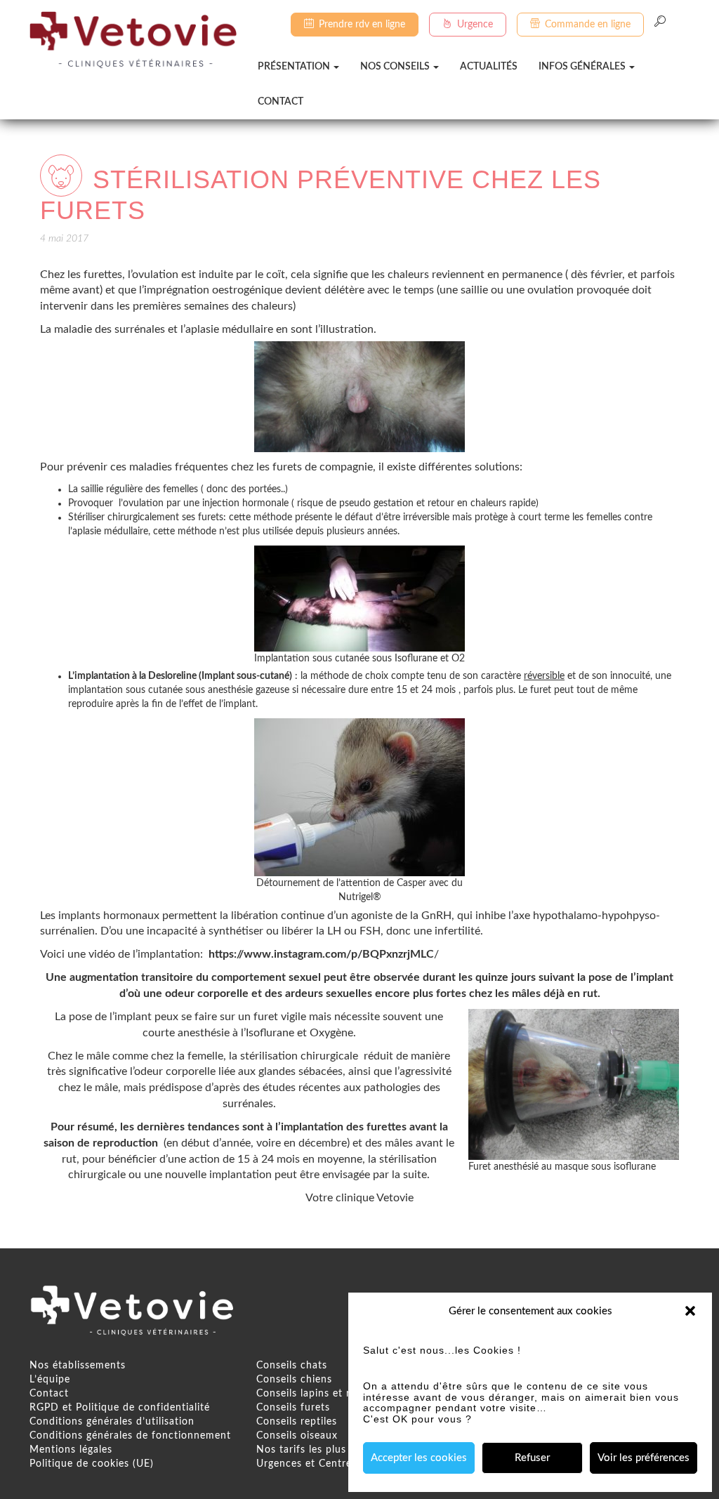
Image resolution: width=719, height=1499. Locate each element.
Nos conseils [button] (396, 67)
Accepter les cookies (419, 1458)
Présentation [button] (295, 67)
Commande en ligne (588, 24)
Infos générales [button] (583, 67)
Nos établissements (77, 1366)
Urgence (475, 24)
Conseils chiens (294, 1380)
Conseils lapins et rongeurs (323, 1394)
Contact (280, 102)
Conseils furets (293, 1408)
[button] (690, 1311)
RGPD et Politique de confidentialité (119, 1408)
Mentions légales (70, 1450)
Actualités (488, 67)
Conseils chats (291, 1366)
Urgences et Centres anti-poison (336, 1464)
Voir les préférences (644, 1458)
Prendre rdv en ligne (362, 24)
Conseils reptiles (296, 1422)
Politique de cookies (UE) (91, 1464)
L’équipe (49, 1380)
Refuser (532, 1458)
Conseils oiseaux (297, 1436)
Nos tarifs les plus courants (324, 1450)
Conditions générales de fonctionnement (130, 1436)
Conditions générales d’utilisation (111, 1422)
